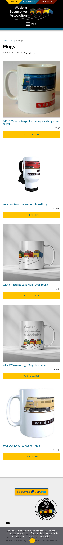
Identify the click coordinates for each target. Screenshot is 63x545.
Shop (13, 40)
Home (6, 40)
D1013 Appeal (29, 2)
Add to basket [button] (31, 134)
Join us (14, 2)
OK (32, 540)
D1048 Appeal (47, 2)
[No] (59, 535)
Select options (31, 215)
